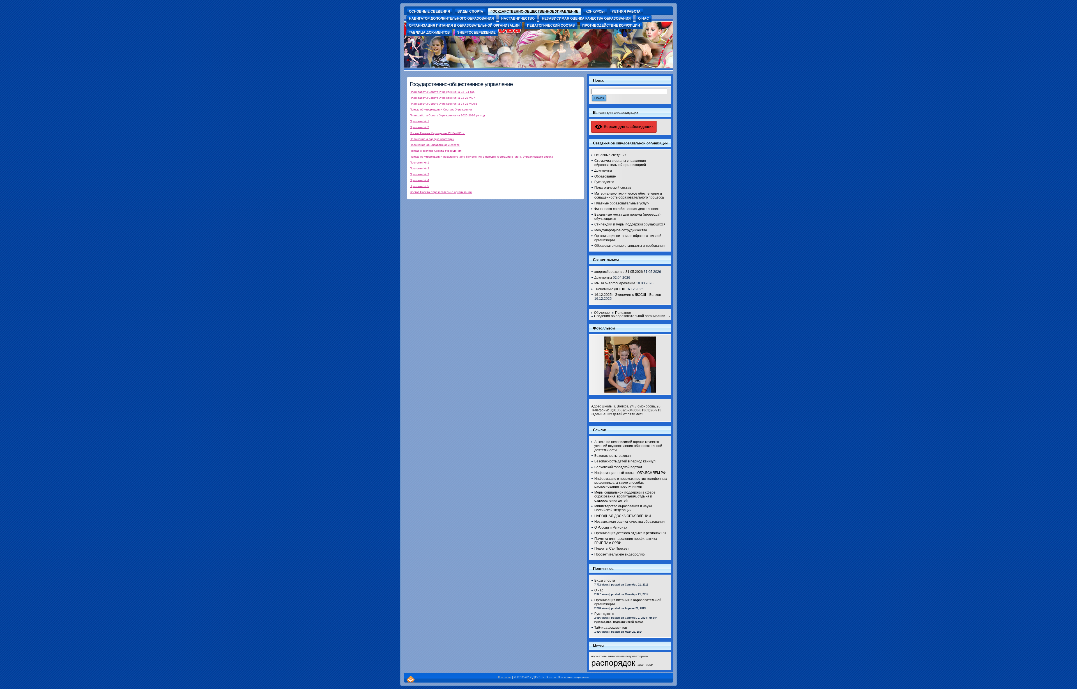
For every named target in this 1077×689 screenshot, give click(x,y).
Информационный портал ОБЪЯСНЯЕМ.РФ (630, 473)
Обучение (602, 313)
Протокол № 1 (419, 121)
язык (649, 664)
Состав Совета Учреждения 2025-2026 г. (437, 133)
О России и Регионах (610, 527)
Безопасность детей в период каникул (624, 461)
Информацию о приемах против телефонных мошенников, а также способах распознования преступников (630, 483)
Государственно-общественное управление (461, 84)
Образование (605, 176)
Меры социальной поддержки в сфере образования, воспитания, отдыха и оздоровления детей (624, 496)
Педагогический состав (612, 188)
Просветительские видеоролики (620, 554)
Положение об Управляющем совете (435, 144)
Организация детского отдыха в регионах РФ (630, 533)
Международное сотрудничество (620, 230)
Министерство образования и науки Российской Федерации (623, 508)
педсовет (632, 656)
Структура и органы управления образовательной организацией (620, 163)
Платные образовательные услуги (622, 203)
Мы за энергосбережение (614, 283)
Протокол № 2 (419, 127)
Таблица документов (610, 628)
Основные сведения (610, 155)
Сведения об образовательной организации (629, 316)
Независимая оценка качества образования (629, 522)
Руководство (604, 182)
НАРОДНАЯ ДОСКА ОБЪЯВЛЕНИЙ (622, 516)
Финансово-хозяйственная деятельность (627, 209)
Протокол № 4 (419, 180)
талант (641, 664)
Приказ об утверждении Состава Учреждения (441, 109)
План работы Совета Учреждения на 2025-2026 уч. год (447, 115)
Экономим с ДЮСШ (609, 289)
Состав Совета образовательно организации (441, 191)
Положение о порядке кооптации (432, 138)
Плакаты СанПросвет (611, 548)
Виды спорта (604, 580)
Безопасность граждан (612, 456)
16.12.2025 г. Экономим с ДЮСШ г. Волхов (627, 295)
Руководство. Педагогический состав (618, 622)
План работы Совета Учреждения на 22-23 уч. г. (442, 97)
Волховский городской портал (618, 467)
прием (643, 656)
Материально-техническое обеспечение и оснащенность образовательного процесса (629, 195)
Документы (603, 170)
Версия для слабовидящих (628, 126)
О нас (598, 590)
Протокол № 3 (419, 174)
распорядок (613, 662)
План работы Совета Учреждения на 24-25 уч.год (443, 103)
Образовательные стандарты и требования (629, 246)
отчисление (616, 656)
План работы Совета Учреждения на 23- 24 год (442, 91)
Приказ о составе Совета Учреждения (435, 150)
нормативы (599, 656)
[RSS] (410, 679)
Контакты (504, 677)
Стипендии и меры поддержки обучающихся (630, 224)
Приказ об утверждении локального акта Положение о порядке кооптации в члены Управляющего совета (481, 156)
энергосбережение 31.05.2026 (618, 272)
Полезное (623, 313)
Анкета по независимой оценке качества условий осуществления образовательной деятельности (628, 446)
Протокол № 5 (419, 186)
